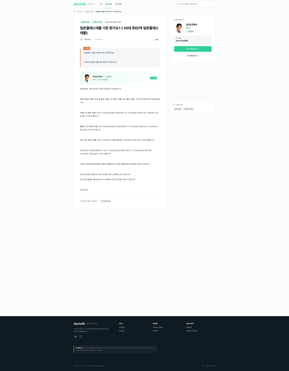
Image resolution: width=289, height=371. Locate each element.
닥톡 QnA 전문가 (158, 327)
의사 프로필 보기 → (192, 49)
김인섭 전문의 (98, 77)
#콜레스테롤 (177, 109)
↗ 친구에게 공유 (105, 201)
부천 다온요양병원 (103, 80)
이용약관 (189, 327)
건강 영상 (118, 4)
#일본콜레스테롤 (188, 109)
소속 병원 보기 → (193, 56)
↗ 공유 (156, 39)
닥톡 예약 (155, 331)
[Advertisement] (120, 228)
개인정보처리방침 (191, 331)
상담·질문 (108, 4)
